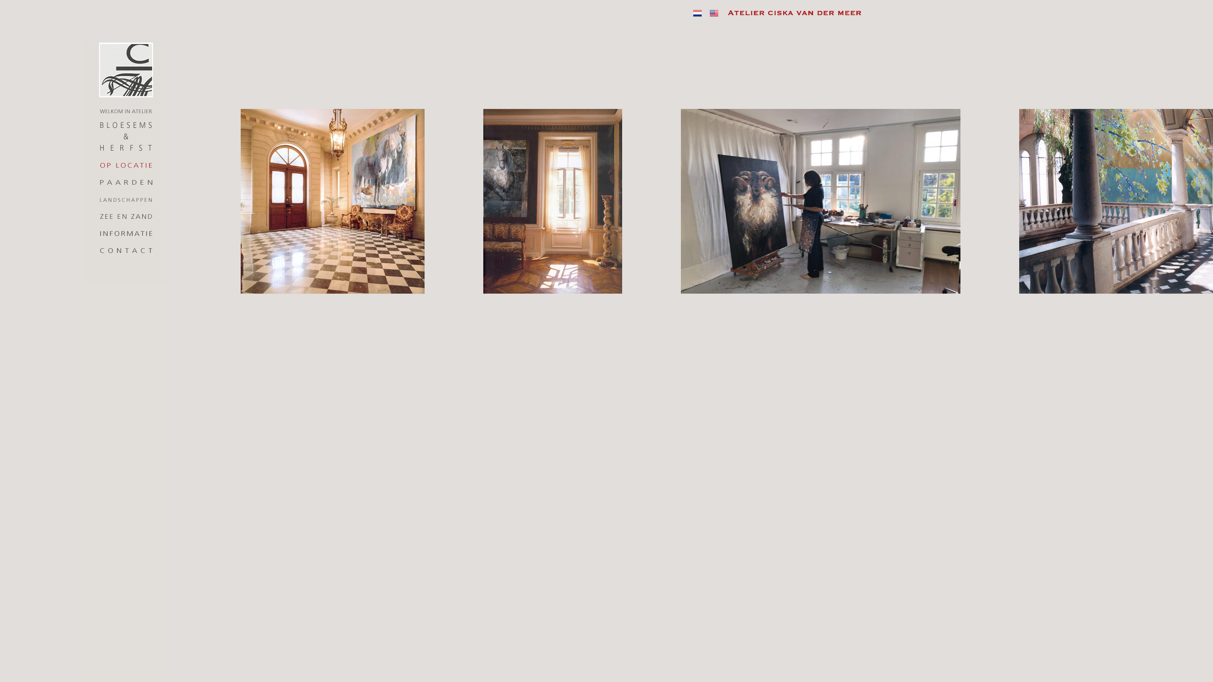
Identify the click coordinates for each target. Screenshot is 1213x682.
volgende (925, 288)
